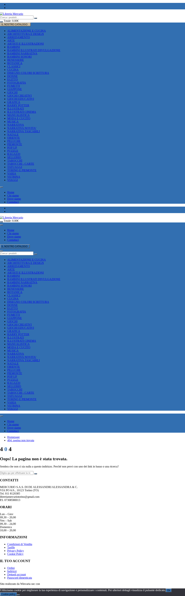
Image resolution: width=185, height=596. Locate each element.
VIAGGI (12, 180)
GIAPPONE (14, 89)
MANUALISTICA (18, 115)
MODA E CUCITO (18, 118)
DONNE (12, 76)
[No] (18, 594)
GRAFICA (13, 102)
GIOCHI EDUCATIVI (20, 98)
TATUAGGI (14, 167)
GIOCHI (12, 92)
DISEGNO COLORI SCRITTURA (28, 72)
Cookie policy (8, 594)
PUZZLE (12, 150)
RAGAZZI (13, 154)
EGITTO (12, 79)
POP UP (12, 147)
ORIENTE (13, 137)
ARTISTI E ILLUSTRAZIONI (25, 43)
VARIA (11, 173)
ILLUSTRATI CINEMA (21, 111)
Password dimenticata (19, 577)
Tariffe (11, 547)
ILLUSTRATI (15, 108)
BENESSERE (15, 59)
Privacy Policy (15, 550)
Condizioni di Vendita (19, 544)
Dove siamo (14, 198)
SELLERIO (14, 157)
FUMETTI (13, 85)
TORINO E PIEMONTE (21, 170)
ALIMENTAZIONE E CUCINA (26, 30)
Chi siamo (13, 195)
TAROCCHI (14, 160)
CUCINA (13, 69)
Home (10, 192)
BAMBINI (13, 46)
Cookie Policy (15, 553)
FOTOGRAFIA (16, 82)
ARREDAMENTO (18, 37)
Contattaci (13, 202)
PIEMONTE (14, 144)
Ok (168, 590)
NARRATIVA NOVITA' (21, 128)
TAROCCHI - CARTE (20, 163)
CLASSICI (13, 66)
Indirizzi (12, 571)
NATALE (13, 134)
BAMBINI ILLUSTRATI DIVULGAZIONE (33, 50)
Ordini (11, 567)
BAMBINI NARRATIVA (22, 53)
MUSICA (13, 121)
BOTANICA (14, 63)
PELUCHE (14, 141)
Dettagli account (16, 574)
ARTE (11, 40)
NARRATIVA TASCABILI (23, 131)
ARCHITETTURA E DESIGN (25, 34)
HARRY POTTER (18, 105)
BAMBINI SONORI (19, 56)
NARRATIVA (15, 124)
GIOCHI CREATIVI (19, 95)
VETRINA (13, 176)
